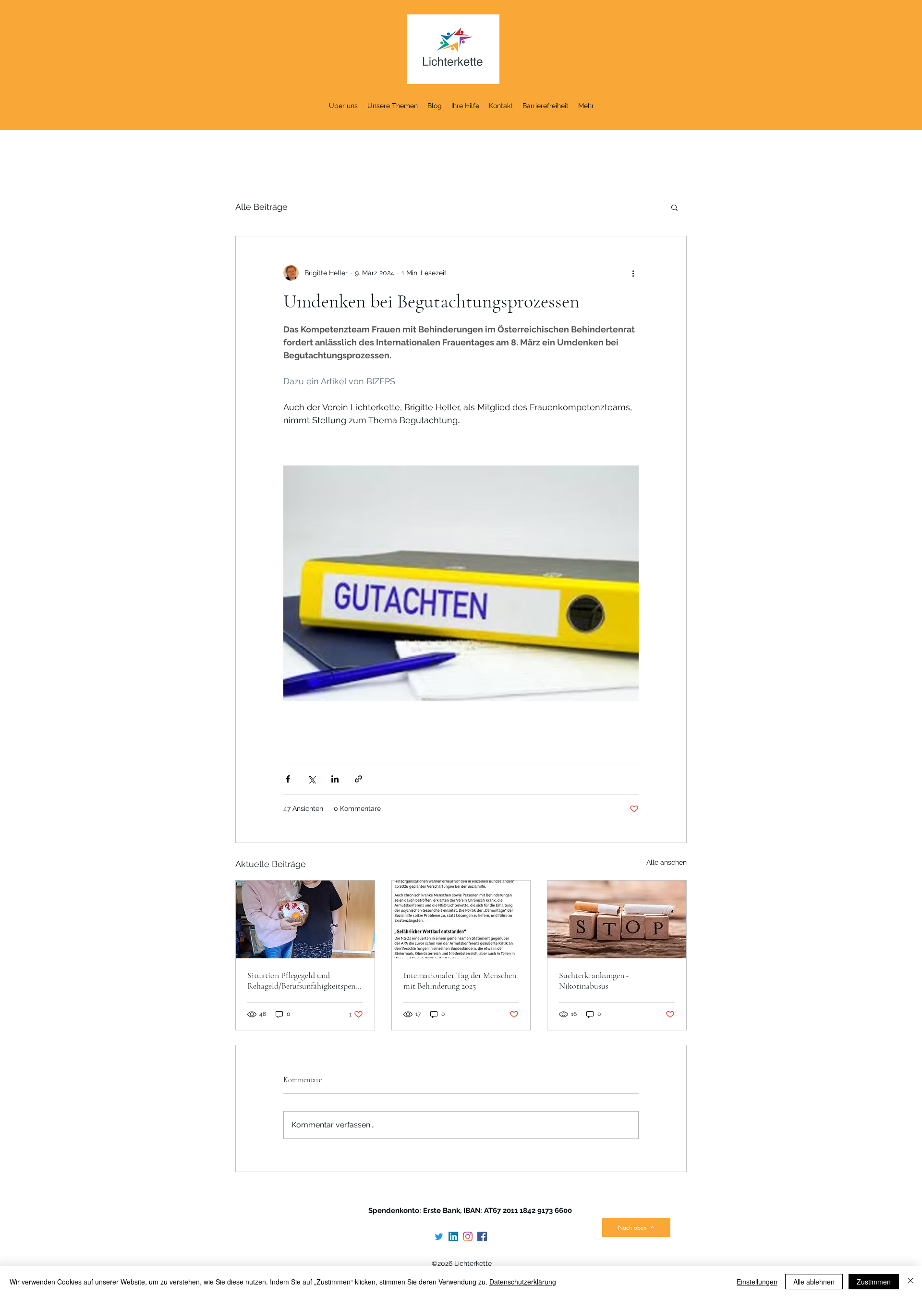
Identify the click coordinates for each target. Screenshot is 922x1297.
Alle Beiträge (261, 207)
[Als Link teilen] (358, 778)
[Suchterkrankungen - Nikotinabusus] (616, 919)
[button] (674, 207)
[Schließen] (910, 1281)
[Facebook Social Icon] (482, 1236)
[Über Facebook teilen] (287, 778)
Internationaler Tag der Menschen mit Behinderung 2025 (459, 980)
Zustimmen (874, 1281)
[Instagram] (468, 1236)
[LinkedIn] (453, 1236)
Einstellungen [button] (757, 1281)
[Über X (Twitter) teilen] (311, 778)
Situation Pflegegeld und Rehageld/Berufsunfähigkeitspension (304, 980)
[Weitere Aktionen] (633, 273)
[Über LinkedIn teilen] (335, 778)
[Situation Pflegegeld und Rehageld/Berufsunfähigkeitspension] (305, 919)
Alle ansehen (666, 862)
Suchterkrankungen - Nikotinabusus (594, 980)
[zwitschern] (439, 1236)
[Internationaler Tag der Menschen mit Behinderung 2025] (461, 919)
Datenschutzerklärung (522, 1281)
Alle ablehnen (814, 1281)
